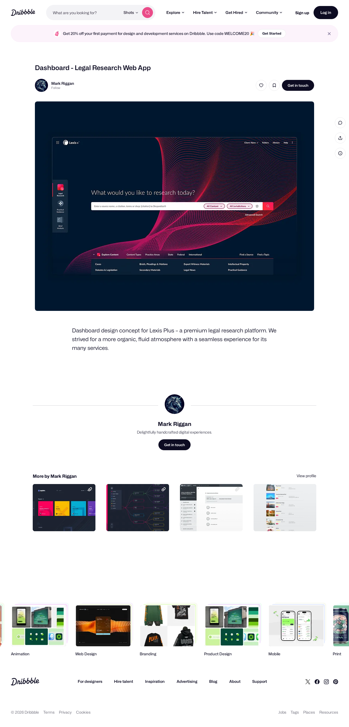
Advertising (187, 681)
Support (259, 681)
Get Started (271, 33)
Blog (213, 681)
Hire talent (123, 681)
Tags (295, 712)
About (234, 681)
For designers (90, 681)
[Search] (147, 12)
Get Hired (234, 12)
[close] (329, 33)
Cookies (83, 712)
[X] (307, 681)
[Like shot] (261, 85)
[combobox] (83, 12)
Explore (173, 12)
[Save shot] (274, 85)
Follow (55, 88)
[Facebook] (317, 681)
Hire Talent (203, 12)
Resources (328, 712)
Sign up (302, 12)
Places (309, 712)
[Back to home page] (23, 12)
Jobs (282, 712)
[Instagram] (326, 681)
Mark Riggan (62, 83)
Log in (325, 12)
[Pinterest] (335, 681)
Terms (49, 712)
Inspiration (155, 681)
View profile (306, 475)
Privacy (65, 712)
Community (267, 12)
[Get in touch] (63, 521)
